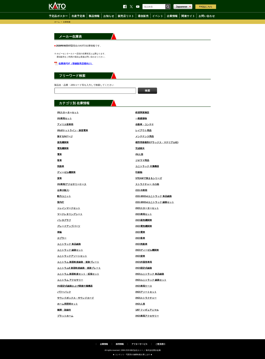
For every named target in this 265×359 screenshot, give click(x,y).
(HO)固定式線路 (143, 268)
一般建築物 (141, 118)
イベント (158, 15)
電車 (59, 154)
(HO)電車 (140, 232)
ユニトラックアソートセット (72, 256)
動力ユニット (64, 196)
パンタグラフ (64, 220)
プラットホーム (65, 316)
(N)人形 (139, 154)
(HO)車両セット (143, 214)
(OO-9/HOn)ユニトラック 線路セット (154, 202)
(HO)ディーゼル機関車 (147, 250)
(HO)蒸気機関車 (143, 220)
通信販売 (143, 15)
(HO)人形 (140, 304)
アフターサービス (140, 344)
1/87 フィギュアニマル (147, 310)
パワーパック (64, 292)
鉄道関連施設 (142, 112)
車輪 (59, 232)
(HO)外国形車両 (143, 262)
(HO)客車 (140, 238)
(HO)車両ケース (143, 286)
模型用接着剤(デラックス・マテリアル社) (156, 142)
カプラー (61, 238)
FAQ (205, 6)
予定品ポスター (57, 15)
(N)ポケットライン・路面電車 (72, 130)
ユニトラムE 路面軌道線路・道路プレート (79, 268)
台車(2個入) (63, 190)
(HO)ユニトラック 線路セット (150, 280)
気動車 (60, 166)
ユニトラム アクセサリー (70, 280)
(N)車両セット (64, 118)
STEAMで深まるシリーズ (148, 178)
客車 (59, 160)
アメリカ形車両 (65, 124)
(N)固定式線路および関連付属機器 (75, 286)
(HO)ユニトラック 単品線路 (149, 274)
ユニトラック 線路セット (70, 250)
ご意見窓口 (160, 344)
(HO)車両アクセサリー (147, 316)
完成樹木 (140, 148)
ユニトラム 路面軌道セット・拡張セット (78, 274)
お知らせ (108, 15)
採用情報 (120, 344)
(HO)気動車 (141, 244)
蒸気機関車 (63, 142)
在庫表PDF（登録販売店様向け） (76, 63)
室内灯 (60, 202)
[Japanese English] (182, 7)
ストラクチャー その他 (147, 184)
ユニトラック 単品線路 (69, 244)
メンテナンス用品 (144, 136)
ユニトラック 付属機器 (147, 166)
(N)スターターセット (68, 112)
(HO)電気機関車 (143, 226)
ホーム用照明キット (67, 304)
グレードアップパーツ (68, 226)
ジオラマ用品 (142, 160)
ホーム (57, 22)
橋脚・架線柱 (64, 310)
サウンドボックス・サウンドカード (75, 298)
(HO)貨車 (140, 256)
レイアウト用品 (143, 130)
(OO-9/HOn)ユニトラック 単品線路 (153, 196)
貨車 (59, 178)
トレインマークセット (68, 208)
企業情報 (104, 344)
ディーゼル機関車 (66, 172)
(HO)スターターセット (147, 208)
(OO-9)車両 (141, 190)
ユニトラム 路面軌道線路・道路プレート (78, 262)
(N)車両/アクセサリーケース (71, 184)
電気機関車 (63, 148)
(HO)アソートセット (146, 292)
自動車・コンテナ (144, 124)
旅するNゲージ (65, 136)
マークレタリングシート (70, 214)
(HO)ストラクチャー (146, 298)
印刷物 (138, 172)
